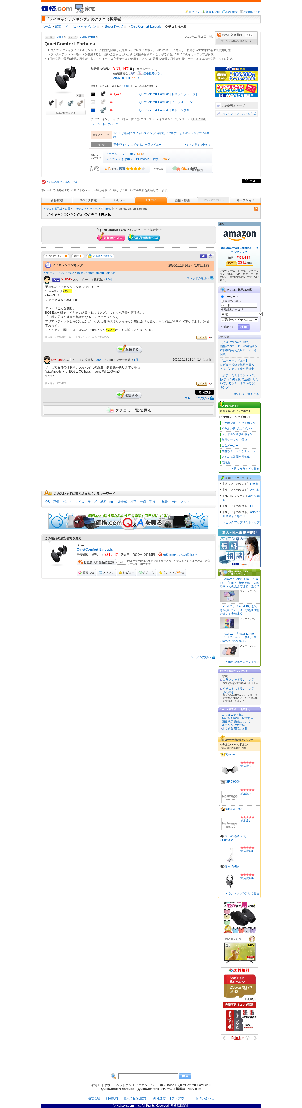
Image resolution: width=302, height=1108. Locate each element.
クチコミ (148, 572)
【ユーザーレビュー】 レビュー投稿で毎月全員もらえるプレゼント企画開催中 (238, 364)
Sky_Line (57, 359)
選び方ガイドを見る (246, 468)
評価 (56, 501)
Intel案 (254, 483)
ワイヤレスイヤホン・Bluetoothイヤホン (133, 159)
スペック (108, 572)
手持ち (153, 501)
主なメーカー (230, 445)
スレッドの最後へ (198, 278)
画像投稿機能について (236, 721)
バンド (67, 501)
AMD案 (254, 489)
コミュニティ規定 (233, 714)
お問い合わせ (205, 1098)
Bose (108, 208)
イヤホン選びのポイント (237, 428)
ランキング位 (173, 572)
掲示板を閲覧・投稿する (237, 718)
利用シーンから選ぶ (234, 440)
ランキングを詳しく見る (243, 893)
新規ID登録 (213, 12)
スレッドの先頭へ (197, 398)
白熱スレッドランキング (238, 679)
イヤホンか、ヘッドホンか (239, 423)
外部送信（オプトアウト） (171, 1098)
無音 (165, 501)
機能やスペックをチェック (239, 451)
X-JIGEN (67, 279)
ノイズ (79, 501)
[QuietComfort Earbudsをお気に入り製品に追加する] (96, 562)
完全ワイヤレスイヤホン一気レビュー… (138, 144)
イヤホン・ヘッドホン (120, 154)
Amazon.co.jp (122, 78)
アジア (185, 501)
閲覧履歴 (232, 12)
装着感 (122, 501)
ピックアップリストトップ (243, 522)
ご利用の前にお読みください (63, 182)
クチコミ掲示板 (53, 208)
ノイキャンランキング (67, 265)
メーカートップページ (105, 124)
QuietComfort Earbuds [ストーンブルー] (166, 110)
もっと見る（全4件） (199, 144)
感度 (103, 501)
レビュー (128, 572)
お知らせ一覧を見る (246, 394)
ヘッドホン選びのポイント (239, 434)
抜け (174, 501)
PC (252, 506)
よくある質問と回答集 (236, 457)
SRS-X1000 (234, 809)
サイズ (92, 501)
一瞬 (143, 501)
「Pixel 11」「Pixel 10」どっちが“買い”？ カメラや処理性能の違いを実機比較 (239, 610)
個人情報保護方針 (135, 1098)
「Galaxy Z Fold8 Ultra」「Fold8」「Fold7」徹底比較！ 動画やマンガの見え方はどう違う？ (240, 582)
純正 (133, 501)
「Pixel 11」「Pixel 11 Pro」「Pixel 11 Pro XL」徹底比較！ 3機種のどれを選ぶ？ (239, 637)
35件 (99, 359)
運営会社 (94, 1098)
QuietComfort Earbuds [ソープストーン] (166, 102)
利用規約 (112, 1098)
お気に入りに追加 (102, 256)
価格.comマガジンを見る (244, 662)
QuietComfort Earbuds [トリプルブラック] (168, 94)
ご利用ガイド (251, 12)
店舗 (125, 86)
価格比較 (88, 572)
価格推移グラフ (153, 73)
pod (111, 501)
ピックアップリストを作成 (239, 113)
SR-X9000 (233, 781)
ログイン (194, 12)
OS (47, 501)
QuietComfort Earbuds (100, 273)
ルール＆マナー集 (233, 724)
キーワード (231, 296)
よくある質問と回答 (234, 728)
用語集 (226, 462)
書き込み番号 (232, 301)
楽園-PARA (232, 866)
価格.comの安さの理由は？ (180, 554)
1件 (136, 359)
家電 (67, 208)
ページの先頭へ (200, 657)
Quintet (230, 754)
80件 (109, 279)
